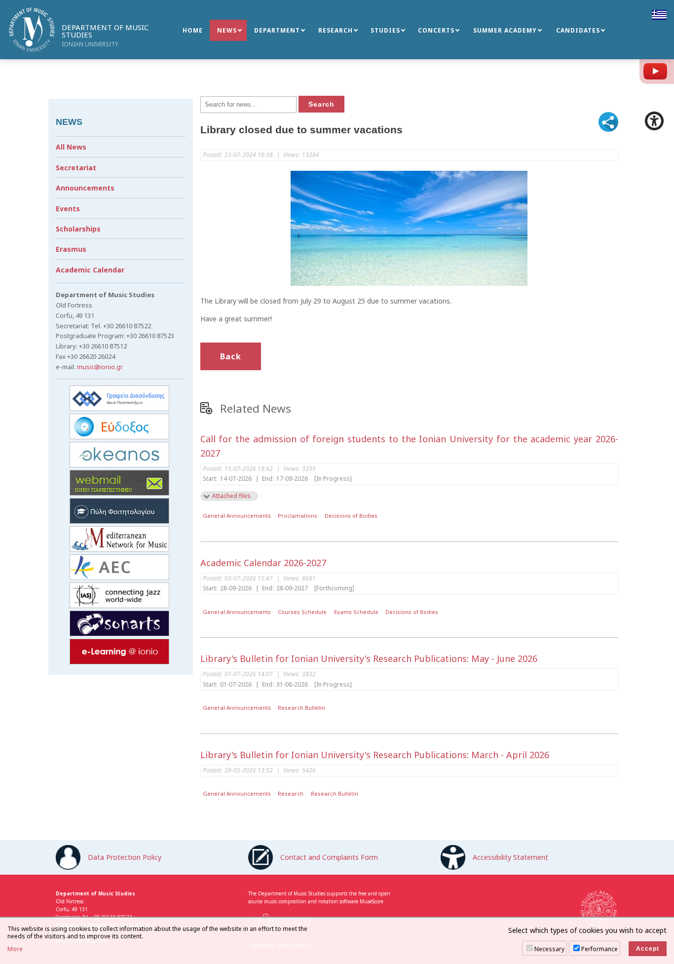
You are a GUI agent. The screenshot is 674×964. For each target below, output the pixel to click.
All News (71, 147)
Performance (599, 949)
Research (290, 793)
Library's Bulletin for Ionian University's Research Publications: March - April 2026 (374, 755)
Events (68, 208)
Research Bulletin (301, 707)
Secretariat (76, 167)
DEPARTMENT (277, 30)
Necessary (549, 949)
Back (230, 356)
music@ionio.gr (100, 366)
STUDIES (385, 30)
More (15, 949)
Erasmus (71, 249)
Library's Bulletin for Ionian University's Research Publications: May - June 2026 (368, 658)
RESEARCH (335, 30)
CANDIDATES (578, 30)
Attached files (231, 496)
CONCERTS (436, 30)
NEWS (227, 30)
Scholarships (78, 228)
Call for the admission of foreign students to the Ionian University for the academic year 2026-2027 (409, 446)
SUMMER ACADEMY (505, 30)
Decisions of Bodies (351, 515)
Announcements (85, 188)
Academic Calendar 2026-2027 (263, 563)
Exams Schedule (356, 612)
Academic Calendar (90, 269)
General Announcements (237, 515)
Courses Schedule (302, 612)
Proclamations (297, 515)
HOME (193, 30)
